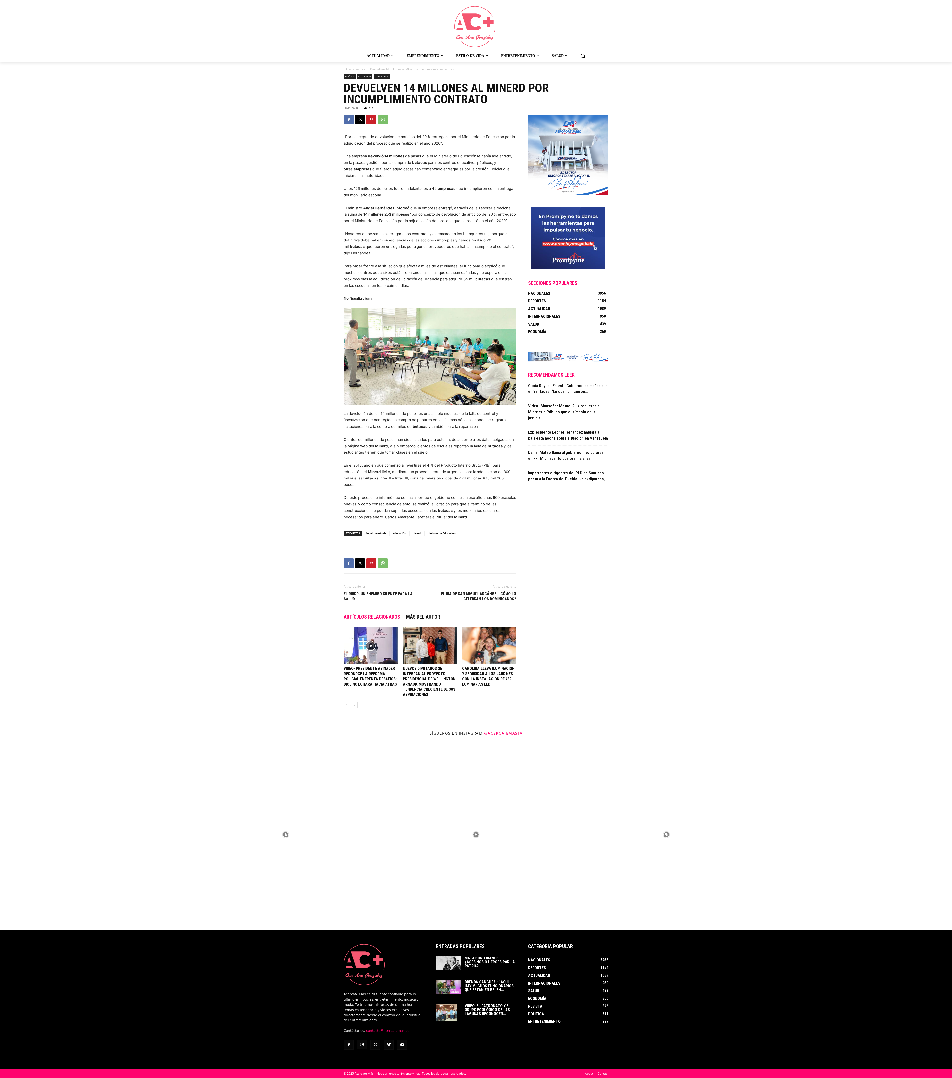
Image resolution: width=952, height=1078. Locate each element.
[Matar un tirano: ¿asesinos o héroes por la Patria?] (448, 963)
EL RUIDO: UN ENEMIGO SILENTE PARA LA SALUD (378, 596)
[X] (360, 119)
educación (399, 533)
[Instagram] (362, 1044)
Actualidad (364, 76)
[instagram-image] (95, 834)
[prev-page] (347, 705)
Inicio (347, 69)
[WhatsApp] (383, 119)
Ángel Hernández (376, 533)
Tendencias (382, 76)
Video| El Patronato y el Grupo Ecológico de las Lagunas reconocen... (487, 1009)
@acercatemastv (503, 733)
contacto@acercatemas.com (389, 1030)
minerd (416, 533)
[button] (583, 56)
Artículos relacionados (372, 617)
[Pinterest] (371, 119)
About (589, 1073)
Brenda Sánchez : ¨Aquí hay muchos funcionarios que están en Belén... (489, 986)
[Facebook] (349, 119)
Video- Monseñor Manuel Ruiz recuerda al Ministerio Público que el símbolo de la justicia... (564, 411)
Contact (603, 1073)
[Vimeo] (389, 1045)
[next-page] (355, 705)
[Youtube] (402, 1045)
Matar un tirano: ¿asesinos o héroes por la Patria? (490, 962)
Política (360, 69)
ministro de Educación (441, 533)
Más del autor (423, 617)
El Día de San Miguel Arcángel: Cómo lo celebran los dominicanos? (478, 596)
